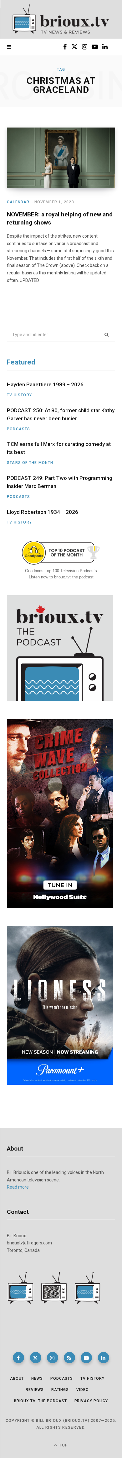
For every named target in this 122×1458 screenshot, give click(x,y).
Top (63, 1445)
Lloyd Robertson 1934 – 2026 (42, 512)
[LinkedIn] (103, 1357)
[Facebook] (18, 1357)
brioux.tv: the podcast (40, 1401)
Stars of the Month (30, 463)
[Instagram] (52, 1357)
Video (82, 1390)
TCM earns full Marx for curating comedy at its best (59, 448)
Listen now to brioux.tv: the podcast (61, 577)
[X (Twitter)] (35, 1357)
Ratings (60, 1390)
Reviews (34, 1390)
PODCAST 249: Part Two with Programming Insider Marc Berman (59, 482)
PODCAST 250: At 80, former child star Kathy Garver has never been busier (60, 414)
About (17, 1378)
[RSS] (69, 1357)
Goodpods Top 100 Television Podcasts (61, 570)
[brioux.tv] (61, 19)
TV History (19, 395)
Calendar (18, 202)
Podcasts (18, 429)
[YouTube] (86, 1357)
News (37, 1378)
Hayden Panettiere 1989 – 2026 (45, 384)
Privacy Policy (91, 1401)
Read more (18, 1187)
